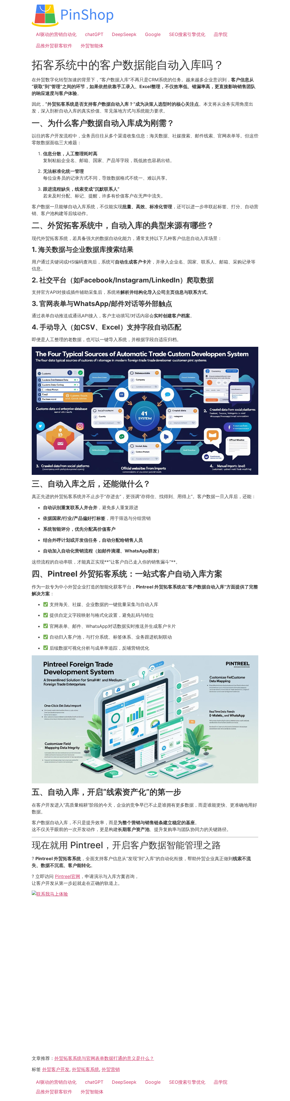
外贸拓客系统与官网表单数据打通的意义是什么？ (104, 1058)
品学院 (220, 34)
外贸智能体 (92, 45)
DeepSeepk (124, 34)
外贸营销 (111, 1069)
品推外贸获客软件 (54, 45)
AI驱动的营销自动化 (56, 34)
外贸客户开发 (55, 1069)
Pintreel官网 (67, 876)
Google (153, 34)
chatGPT (94, 34)
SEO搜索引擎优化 (187, 34)
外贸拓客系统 (85, 1069)
